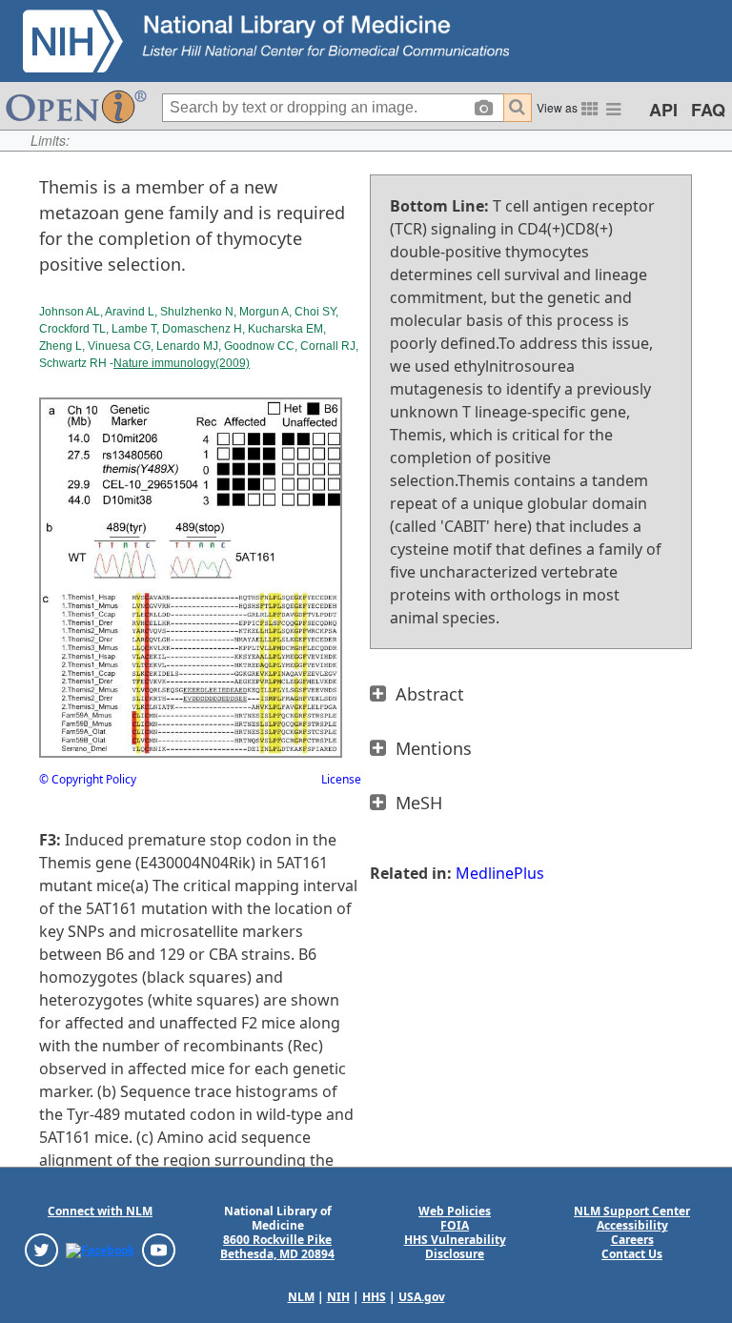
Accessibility (632, 1225)
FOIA (454, 1225)
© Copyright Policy (87, 779)
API (663, 109)
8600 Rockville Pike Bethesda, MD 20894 (277, 1246)
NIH (338, 1297)
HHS (374, 1297)
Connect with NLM (100, 1211)
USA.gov (421, 1297)
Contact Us (631, 1254)
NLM (301, 1297)
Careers (632, 1239)
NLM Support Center (632, 1211)
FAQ (708, 109)
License (341, 779)
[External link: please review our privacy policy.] (41, 1249)
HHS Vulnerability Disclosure (455, 1246)
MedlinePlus (500, 873)
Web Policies (454, 1211)
